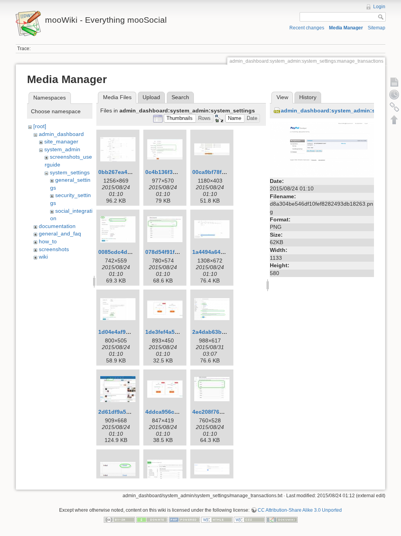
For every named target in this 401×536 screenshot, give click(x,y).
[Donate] (152, 519)
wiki (43, 257)
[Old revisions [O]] (394, 94)
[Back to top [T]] (394, 119)
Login (379, 6)
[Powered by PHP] (184, 519)
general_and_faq (60, 233)
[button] (180, 118)
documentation (57, 226)
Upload (151, 97)
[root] (39, 126)
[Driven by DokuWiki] (282, 519)
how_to (48, 241)
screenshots (54, 249)
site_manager (61, 141)
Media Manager (346, 28)
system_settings (70, 172)
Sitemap (376, 28)
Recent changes (306, 28)
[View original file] (322, 148)
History (307, 97)
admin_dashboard (61, 134)
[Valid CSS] (249, 519)
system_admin (62, 149)
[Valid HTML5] (217, 519)
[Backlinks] (394, 107)
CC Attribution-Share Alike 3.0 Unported (300, 510)
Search (180, 97)
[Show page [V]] (394, 82)
